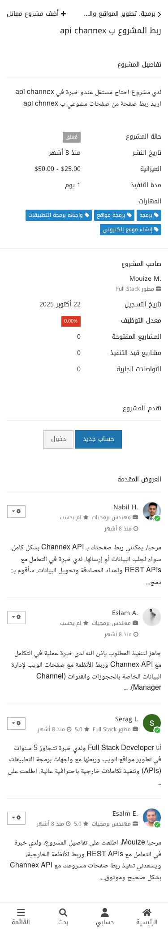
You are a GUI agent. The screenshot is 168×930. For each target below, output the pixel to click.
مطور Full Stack (135, 289)
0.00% (71, 321)
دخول (58, 439)
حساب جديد (98, 439)
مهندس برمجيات (111, 517)
